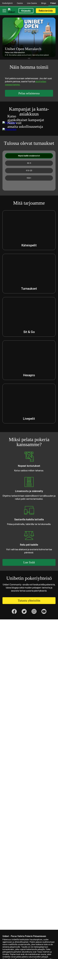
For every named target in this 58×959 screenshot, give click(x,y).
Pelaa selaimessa (29, 93)
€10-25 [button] (29, 170)
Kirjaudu (26, 10)
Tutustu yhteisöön (29, 600)
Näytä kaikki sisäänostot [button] (29, 156)
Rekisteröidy (46, 10)
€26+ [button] (29, 178)
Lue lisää (29, 562)
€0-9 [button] (29, 163)
